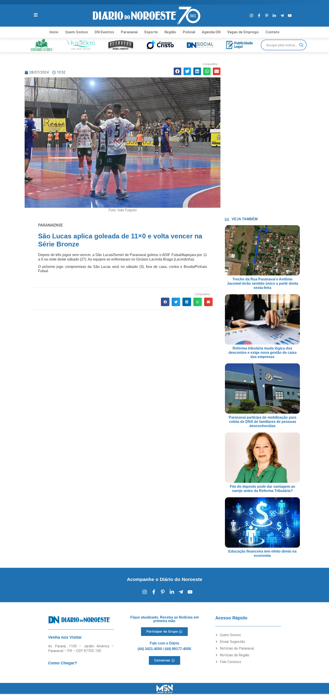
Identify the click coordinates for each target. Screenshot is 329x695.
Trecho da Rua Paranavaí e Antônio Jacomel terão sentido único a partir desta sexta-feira (262, 283)
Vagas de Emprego (243, 32)
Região (170, 32)
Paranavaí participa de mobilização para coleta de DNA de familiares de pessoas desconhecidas (262, 421)
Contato (272, 32)
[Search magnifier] (301, 45)
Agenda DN (211, 32)
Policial (189, 32)
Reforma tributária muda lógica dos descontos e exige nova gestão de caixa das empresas (263, 352)
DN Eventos (104, 32)
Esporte (151, 32)
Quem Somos (76, 32)
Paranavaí (129, 32)
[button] (177, 71)
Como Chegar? (62, 663)
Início (53, 32)
